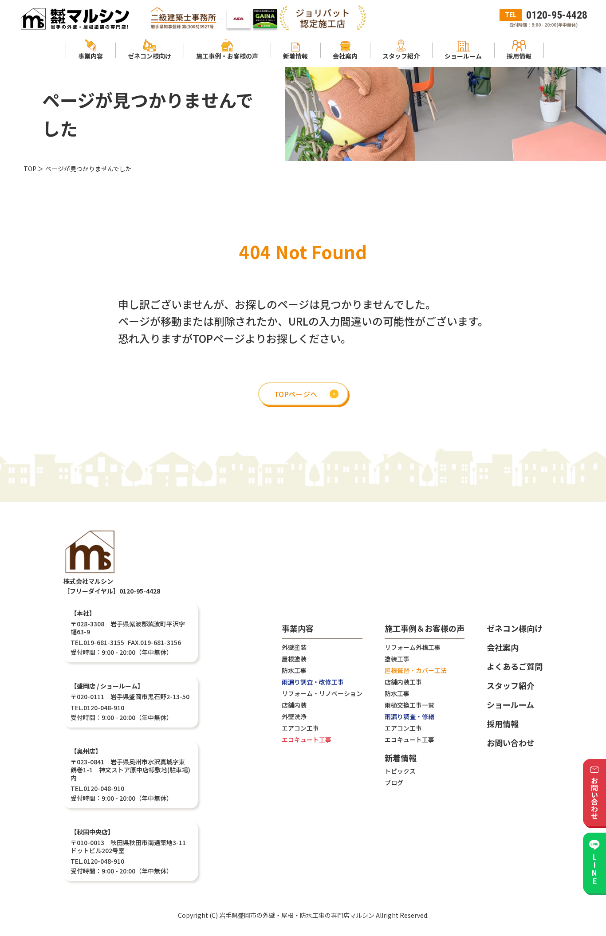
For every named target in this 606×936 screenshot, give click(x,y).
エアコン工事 (300, 728)
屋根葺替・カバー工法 (416, 670)
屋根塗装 (294, 658)
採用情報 (503, 723)
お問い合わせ (511, 742)
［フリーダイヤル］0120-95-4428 (111, 590)
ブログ (394, 782)
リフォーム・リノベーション (322, 693)
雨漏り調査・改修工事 (313, 681)
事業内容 (298, 629)
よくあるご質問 (515, 666)
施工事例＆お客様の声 (424, 629)
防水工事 (294, 670)
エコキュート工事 (306, 739)
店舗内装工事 (403, 681)
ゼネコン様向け (515, 628)
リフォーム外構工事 (413, 647)
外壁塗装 (294, 647)
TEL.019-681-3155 (97, 642)
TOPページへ (295, 394)
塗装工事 (397, 658)
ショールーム (510, 704)
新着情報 (401, 758)
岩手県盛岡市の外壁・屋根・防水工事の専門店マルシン (296, 915)
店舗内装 (294, 704)
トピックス (400, 771)
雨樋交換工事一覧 (409, 704)
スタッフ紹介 (511, 685)
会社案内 (503, 647)
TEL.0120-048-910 (97, 707)
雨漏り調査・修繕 (409, 716)
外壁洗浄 (294, 716)
